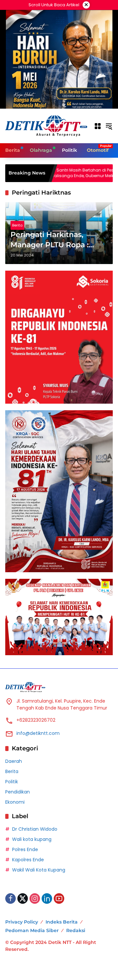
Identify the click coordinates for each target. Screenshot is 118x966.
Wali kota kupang (31, 839)
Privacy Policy (21, 922)
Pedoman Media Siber (32, 930)
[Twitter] (22, 898)
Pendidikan (17, 792)
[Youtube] (59, 898)
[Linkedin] (47, 898)
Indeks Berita (62, 922)
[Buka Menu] (98, 126)
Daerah (13, 761)
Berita (17, 225)
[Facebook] (10, 898)
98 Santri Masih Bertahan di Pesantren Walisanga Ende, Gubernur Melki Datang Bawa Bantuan (71, 173)
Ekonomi (15, 802)
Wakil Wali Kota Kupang (38, 870)
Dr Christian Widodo (34, 829)
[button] (109, 126)
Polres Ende (25, 849)
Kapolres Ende (28, 859)
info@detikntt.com (38, 733)
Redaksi (75, 930)
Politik (11, 781)
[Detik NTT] (46, 125)
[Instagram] (35, 898)
